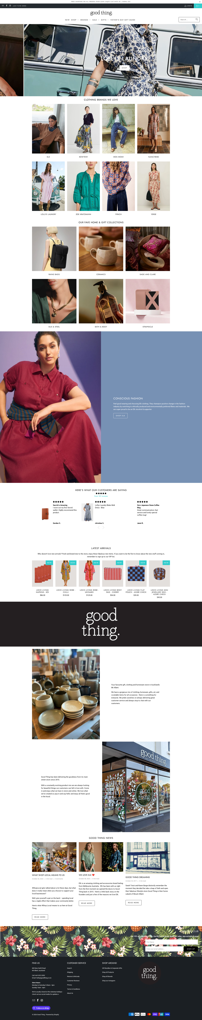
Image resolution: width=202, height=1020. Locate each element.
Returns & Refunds (73, 976)
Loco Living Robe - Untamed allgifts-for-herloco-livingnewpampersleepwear (89, 573)
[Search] (197, 19)
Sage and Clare (148, 251)
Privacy (69, 985)
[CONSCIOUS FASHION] (50, 407)
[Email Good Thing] (3, 6)
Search (69, 968)
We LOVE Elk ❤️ (87, 875)
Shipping (70, 972)
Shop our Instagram (108, 981)
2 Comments (59, 879)
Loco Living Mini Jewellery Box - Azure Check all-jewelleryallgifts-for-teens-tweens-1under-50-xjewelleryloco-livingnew (159, 573)
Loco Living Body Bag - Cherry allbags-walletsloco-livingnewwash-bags (112, 573)
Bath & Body (101, 303)
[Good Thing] (101, 13)
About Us (70, 993)
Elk (48, 131)
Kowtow (83, 131)
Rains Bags (54, 251)
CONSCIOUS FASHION (128, 398)
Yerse (153, 188)
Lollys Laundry (48, 188)
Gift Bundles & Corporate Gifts (112, 968)
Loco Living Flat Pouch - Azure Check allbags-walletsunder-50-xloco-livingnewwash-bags (136, 573)
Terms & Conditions (73, 989)
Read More (40, 917)
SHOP (101, 65)
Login (189, 6)
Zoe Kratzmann (83, 188)
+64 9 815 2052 (19, 6)
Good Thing (41, 1014)
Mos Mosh (118, 131)
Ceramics (101, 251)
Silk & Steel (54, 303)
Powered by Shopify (52, 1014)
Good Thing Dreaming (138, 877)
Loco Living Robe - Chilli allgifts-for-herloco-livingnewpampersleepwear (65, 573)
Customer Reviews (73, 981)
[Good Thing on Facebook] (6, 6)
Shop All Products (108, 972)
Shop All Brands (107, 976)
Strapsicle (148, 303)
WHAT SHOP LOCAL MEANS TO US (48, 875)
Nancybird (153, 131)
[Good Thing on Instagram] (10, 6)
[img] (101, 493)
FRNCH (118, 188)
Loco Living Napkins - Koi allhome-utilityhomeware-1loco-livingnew (42, 573)
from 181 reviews (101, 496)
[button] (75, 20)
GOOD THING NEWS (101, 838)
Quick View (42, 579)
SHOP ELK (120, 415)
